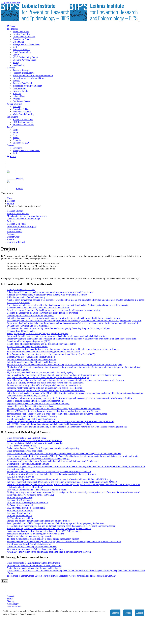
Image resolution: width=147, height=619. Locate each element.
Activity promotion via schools (21, 289)
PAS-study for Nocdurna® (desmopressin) (26, 508)
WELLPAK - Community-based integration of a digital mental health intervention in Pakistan (49, 424)
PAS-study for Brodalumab (19, 500)
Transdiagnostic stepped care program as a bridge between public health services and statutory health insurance (57, 414)
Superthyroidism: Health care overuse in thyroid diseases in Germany (38, 403)
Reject (127, 613)
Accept (139, 613)
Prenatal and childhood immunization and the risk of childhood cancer (38, 520)
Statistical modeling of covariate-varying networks (29, 536)
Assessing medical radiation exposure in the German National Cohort (38, 307)
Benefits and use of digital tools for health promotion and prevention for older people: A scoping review (53, 310)
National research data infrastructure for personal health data (34, 568)
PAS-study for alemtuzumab (19, 497)
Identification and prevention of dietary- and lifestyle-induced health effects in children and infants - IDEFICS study (59, 479)
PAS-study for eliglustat (17, 370)
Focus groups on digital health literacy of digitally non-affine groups (37, 333)
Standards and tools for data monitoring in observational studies (35, 533)
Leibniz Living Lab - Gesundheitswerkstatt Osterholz (31, 357)
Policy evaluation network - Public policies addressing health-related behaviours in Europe (48, 377)
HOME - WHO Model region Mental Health (27, 346)
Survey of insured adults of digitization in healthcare (30, 406)
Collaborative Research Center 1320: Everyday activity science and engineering (43, 448)
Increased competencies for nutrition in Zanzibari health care (34, 565)
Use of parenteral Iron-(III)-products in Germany (29, 544)
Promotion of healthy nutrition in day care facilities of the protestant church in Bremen (46, 390)
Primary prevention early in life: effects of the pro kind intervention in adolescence (44, 385)
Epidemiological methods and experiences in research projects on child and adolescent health (49, 471)
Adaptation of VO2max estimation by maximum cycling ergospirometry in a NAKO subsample (50, 292)
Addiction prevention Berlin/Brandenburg (26, 297)
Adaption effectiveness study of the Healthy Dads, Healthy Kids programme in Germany (47, 294)
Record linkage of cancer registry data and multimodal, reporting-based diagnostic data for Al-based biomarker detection (61, 526)
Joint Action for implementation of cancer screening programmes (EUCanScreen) (43, 351)
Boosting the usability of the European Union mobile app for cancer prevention (42, 313)
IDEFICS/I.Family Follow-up (20, 477)
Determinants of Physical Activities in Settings (28, 464)
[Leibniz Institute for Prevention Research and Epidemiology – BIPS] (69, 20)
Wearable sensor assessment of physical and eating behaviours (35, 549)
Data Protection (27, 614)
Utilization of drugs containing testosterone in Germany (32, 546)
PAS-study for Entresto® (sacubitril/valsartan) (27, 502)
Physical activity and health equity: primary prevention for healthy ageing (40, 372)
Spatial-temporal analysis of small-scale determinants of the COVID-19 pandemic (44, 531)
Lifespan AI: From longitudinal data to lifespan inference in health (36, 489)
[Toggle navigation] (139, 21)
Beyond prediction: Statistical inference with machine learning (35, 443)
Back (4, 581)
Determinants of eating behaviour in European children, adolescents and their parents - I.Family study (52, 461)
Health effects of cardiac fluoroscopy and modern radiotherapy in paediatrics (41, 344)
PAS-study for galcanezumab (20, 505)
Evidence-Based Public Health (21, 331)
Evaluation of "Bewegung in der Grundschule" (28, 326)
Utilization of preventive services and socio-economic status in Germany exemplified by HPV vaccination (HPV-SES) (60, 421)
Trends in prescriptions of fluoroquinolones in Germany (32, 416)
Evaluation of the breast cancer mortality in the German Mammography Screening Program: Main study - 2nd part (58, 328)
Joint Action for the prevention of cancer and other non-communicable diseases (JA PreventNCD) (51, 354)
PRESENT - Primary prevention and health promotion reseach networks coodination (45, 382)
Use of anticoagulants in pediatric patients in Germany (31, 419)
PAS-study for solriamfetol (19, 513)
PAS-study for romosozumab (20, 510)
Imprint (14, 614)
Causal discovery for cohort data (21, 445)
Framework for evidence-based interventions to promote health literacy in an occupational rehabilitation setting (57, 336)
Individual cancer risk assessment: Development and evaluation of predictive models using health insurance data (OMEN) (62, 482)
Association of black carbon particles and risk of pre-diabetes (34, 440)
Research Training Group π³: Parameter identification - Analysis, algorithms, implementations (49, 528)
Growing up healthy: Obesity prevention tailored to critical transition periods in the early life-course (51, 474)
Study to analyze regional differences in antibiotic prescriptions (35, 401)
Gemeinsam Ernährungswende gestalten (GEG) (28, 341)
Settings (115, 613)
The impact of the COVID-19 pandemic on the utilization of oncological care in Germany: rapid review (53, 408)
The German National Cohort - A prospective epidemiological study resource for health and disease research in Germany (61, 576)
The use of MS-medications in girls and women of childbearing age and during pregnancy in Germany (53, 411)
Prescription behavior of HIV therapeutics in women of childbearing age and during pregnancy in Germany (55, 523)
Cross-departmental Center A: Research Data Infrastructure (33, 563)
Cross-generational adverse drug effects (24, 451)
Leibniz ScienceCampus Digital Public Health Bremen (31, 359)
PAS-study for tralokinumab (19, 515)
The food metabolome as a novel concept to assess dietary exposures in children (43, 539)
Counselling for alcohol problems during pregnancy (30, 315)
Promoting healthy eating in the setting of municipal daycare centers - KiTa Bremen (44, 388)
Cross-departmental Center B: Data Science (26, 438)
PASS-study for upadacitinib (20, 518)
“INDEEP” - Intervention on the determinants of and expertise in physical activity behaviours (49, 552)
